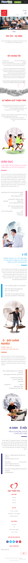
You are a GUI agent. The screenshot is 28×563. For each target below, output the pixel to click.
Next (26, 23)
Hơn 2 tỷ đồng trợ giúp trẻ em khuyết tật (15, 285)
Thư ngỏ (14, 497)
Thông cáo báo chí (14, 516)
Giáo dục (14, 524)
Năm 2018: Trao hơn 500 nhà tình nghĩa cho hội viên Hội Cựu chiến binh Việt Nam (15, 463)
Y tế (14, 527)
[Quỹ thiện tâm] (4, 12)
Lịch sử (14, 500)
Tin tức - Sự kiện (14, 511)
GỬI (24, 553)
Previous (1, 23)
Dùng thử (18, 2)
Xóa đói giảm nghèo (14, 529)
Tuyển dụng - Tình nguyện (14, 513)
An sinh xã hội (14, 532)
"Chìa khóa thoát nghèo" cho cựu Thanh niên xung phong (14, 379)
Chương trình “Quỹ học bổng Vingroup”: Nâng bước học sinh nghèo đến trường (13, 201)
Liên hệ (14, 502)
